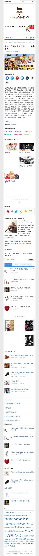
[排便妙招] (11, 147)
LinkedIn (8, 134)
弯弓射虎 (19, 539)
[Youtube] (9, 212)
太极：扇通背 (8, 488)
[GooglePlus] (31, 38)
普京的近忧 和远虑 (11, 412)
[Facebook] (27, 38)
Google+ (6, 121)
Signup (31, 259)
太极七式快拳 (15, 381)
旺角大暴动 (31, 539)
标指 (5, 541)
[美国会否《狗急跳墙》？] (11, 175)
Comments (23, 265)
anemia (29, 512)
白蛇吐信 (21, 541)
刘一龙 (6, 531)
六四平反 (31, 527)
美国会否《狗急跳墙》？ (13, 420)
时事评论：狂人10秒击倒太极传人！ (21, 444)
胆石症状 (28, 541)
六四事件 (26, 527)
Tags (29, 265)
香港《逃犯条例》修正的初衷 (19, 389)
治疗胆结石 (10, 541)
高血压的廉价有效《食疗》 (13, 403)
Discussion (12, 42)
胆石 (25, 541)
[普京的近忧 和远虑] (27, 147)
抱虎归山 (25, 539)
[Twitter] (29, 38)
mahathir (24, 515)
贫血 (20, 543)
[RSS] (33, 38)
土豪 (23, 536)
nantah (8, 518)
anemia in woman (16, 515)
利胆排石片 (12, 531)
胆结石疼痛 (13, 543)
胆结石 (8, 543)
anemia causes (8, 515)
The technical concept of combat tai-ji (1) (22, 472)
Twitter (18, 131)
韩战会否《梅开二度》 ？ (13, 416)
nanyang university (16, 523)
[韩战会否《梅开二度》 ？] (27, 160)
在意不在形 (28, 536)
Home (6, 42)
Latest (15, 265)
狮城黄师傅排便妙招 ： (16, 551)
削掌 (17, 531)
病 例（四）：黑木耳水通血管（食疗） (22, 355)
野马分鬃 (25, 543)
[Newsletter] (31, 212)
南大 (27, 530)
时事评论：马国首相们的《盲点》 (20, 501)
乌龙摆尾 (10, 527)
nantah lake (21, 518)
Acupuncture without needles (19, 493)
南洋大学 (16, 535)
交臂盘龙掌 (20, 527)
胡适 (18, 543)
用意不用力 (15, 541)
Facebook (9, 131)
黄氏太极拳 (10, 546)
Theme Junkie (29, 553)
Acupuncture (8, 513)
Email (28, 134)
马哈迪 (30, 543)
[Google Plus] (22, 212)
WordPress (15, 553)
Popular (8, 265)
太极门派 (8, 539)
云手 (14, 527)
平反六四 (13, 539)
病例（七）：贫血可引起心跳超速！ (21, 460)
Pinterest (19, 134)
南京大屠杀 (21, 531)
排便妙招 (8, 408)
